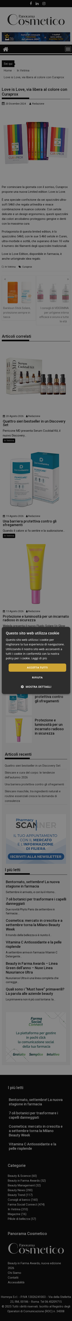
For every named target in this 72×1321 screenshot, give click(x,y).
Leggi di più (39, 658)
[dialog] (36, 660)
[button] (36, 687)
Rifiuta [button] (37, 677)
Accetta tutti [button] (37, 667)
